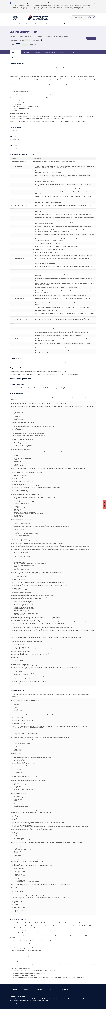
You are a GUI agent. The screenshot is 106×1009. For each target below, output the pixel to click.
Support (62, 24)
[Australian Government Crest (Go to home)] (17, 17)
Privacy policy (39, 989)
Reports (53, 24)
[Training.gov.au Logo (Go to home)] (36, 17)
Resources (38, 24)
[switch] (36, 32)
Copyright (26, 989)
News (20, 24)
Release (12, 44)
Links (46, 24)
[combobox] (80, 17)
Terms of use (64, 989)
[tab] (15, 52)
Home (13, 24)
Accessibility (13, 989)
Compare (28, 24)
